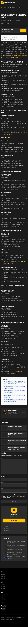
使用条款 (7, 619)
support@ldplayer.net (16, 371)
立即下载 (23, 30)
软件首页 (3, 574)
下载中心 (4, 606)
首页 (2, 7)
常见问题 (3, 586)
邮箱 (2, 482)
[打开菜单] (25, 2)
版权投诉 (12, 619)
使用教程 (3, 584)
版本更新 (3, 578)
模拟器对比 (3, 599)
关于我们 (4, 605)
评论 (2, 458)
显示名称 (3, 476)
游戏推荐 (3, 597)
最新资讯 (3, 594)
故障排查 (3, 588)
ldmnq (5, 7)
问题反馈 (4, 609)
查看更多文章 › (10, 415)
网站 (2, 488)
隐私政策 (3, 619)
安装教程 (4, 608)
